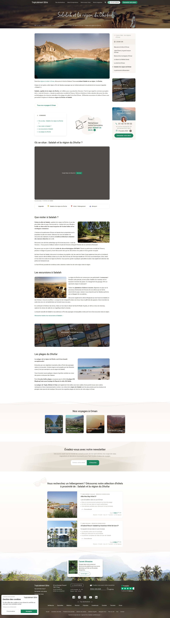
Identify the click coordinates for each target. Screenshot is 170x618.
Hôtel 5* (88, 496)
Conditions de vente (56, 611)
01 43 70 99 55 (125, 124)
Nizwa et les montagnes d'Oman (123, 56)
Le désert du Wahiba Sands (121, 59)
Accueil (47, 611)
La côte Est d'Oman (119, 63)
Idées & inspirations (72, 2)
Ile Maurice (51, 605)
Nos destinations (60, 2)
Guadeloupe (95, 605)
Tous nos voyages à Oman (46, 105)
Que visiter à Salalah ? (45, 126)
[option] (54, 424)
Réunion (77, 605)
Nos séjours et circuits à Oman (72, 430)
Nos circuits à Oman (115, 431)
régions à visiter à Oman (47, 81)
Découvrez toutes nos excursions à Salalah (48, 315)
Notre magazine (97, 2)
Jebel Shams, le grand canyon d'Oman (122, 51)
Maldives (69, 605)
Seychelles (60, 605)
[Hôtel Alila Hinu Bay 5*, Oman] (62, 504)
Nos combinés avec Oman (95, 430)
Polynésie (85, 605)
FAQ (117, 611)
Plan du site (111, 611)
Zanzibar (104, 605)
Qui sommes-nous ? (40, 588)
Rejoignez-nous (102, 611)
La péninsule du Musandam (121, 70)
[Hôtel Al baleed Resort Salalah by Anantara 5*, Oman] (62, 534)
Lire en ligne (84, 573)
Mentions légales (92, 611)
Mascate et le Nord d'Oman (121, 47)
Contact (122, 611)
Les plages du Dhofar (45, 132)
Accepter (29, 611)
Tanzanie (112, 605)
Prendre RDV (124, 131)
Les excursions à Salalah (46, 129)
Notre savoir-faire (86, 2)
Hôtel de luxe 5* (100, 526)
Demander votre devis (124, 135)
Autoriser (79, 173)
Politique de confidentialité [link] (9, 607)
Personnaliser (11, 611)
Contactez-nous (39, 594)
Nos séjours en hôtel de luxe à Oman (53, 430)
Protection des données (68, 611)
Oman (120, 605)
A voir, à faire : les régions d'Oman (123, 36)
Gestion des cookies (81, 611)
